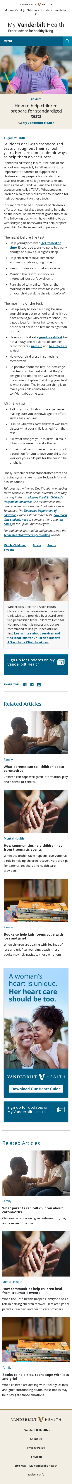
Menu (8, 41)
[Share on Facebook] (25, 684)
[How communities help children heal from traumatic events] (36, 811)
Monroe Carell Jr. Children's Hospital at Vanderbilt (36, 12)
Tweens (9, 549)
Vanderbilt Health (36, 1430)
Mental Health (14, 838)
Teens (51, 545)
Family (36, 99)
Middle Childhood (15, 545)
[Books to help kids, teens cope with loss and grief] (36, 900)
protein (36, 346)
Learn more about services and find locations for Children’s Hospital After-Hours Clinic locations (34, 637)
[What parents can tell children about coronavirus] (36, 732)
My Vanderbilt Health (38, 123)
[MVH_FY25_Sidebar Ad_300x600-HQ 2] (36, 1033)
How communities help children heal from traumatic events (34, 847)
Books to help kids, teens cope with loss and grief (33, 936)
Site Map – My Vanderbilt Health (36, 1465)
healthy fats (58, 346)
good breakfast (50, 337)
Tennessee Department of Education (27, 535)
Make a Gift (36, 1474)
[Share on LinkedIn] (32, 684)
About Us (36, 1439)
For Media (36, 1456)
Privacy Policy (36, 1448)
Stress (37, 545)
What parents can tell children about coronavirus (34, 768)
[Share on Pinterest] (39, 684)
